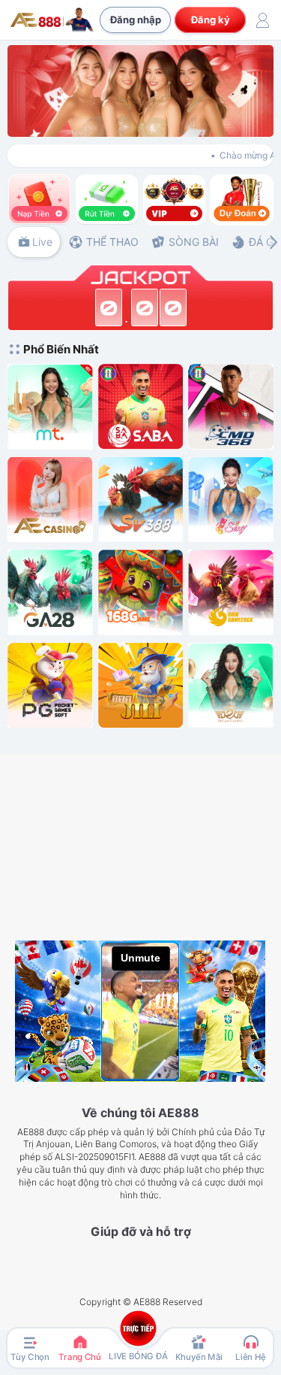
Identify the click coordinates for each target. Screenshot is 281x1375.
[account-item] (262, 20)
